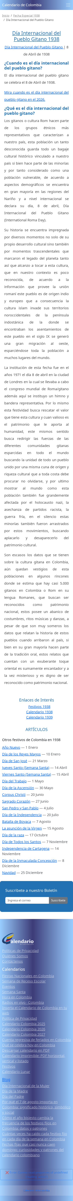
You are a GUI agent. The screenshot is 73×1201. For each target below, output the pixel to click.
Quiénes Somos (15, 956)
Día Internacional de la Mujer (25, 1085)
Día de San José (14, 760)
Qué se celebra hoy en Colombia (28, 1045)
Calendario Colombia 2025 (23, 1023)
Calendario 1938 (39, 711)
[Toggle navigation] (68, 5)
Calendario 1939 (39, 717)
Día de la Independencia (22, 814)
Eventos (8, 986)
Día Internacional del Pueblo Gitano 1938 (36, 36)
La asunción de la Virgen (22, 828)
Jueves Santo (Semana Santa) (25, 767)
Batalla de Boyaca (16, 821)
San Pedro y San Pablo (20, 808)
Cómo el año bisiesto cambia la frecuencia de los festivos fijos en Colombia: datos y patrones (29, 1123)
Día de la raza (13, 835)
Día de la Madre (15, 1091)
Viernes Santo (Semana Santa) (26, 774)
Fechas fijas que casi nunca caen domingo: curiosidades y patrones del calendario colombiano (33, 1149)
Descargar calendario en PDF (26, 1050)
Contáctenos (12, 961)
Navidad (9, 872)
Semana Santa (14, 991)
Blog (6, 1079)
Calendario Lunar (16, 1071)
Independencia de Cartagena (25, 848)
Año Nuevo (11, 747)
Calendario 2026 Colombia (36, 1190)
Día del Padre (13, 1096)
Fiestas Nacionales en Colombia (28, 975)
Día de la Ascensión (18, 787)
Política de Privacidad (19, 1018)
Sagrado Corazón (16, 801)
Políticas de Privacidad (20, 950)
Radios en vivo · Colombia (23, 1002)
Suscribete (58, 900)
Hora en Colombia (17, 997)
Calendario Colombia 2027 (23, 1034)
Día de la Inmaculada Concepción (29, 860)
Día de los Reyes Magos (21, 754)
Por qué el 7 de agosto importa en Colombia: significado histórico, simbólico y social (36, 1107)
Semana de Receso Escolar (24, 981)
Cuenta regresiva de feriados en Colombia (36, 1039)
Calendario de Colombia (21, 4)
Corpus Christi (14, 794)
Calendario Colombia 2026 (23, 1029)
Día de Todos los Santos (21, 841)
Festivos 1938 (39, 706)
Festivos (8, 1066)
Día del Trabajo (14, 781)
